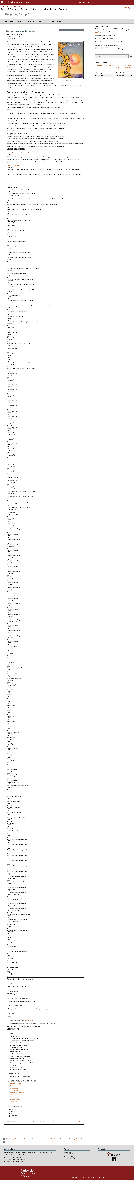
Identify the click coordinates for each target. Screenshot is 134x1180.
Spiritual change (15, 1099)
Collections (9, 21)
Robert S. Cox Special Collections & (33, 9)
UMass (129, 67)
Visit (80, 2)
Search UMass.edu (93, 2)
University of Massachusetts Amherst (87, 1178)
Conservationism (15, 1086)
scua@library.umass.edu (102, 47)
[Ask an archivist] (66, 9)
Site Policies (102, 1178)
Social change (14, 1097)
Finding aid (72, 30)
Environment (14, 1090)
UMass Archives (120, 73)
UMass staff (13, 1101)
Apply (84, 2)
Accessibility (110, 1178)
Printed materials (15, 1095)
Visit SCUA (98, 33)
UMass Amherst (22, 1154)
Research (31, 21)
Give (89, 2)
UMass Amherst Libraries (11, 7)
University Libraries (10, 1154)
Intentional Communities (17, 1092)
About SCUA (56, 21)
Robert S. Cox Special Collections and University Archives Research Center (28, 1152)
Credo (125, 7)
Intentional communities (61, 1122)
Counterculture (14, 1088)
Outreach (20, 21)
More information (32, 1020)
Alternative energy (15, 1084)
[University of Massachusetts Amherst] (43, 1173)
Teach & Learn (43, 21)
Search (130, 56)
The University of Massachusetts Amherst (17, 2)
